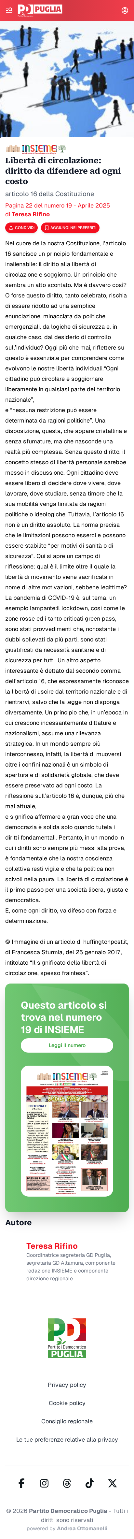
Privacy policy (67, 1384)
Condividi (24, 227)
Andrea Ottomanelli (82, 1528)
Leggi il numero (67, 1045)
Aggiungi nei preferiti (73, 227)
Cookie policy (67, 1403)
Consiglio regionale (67, 1421)
